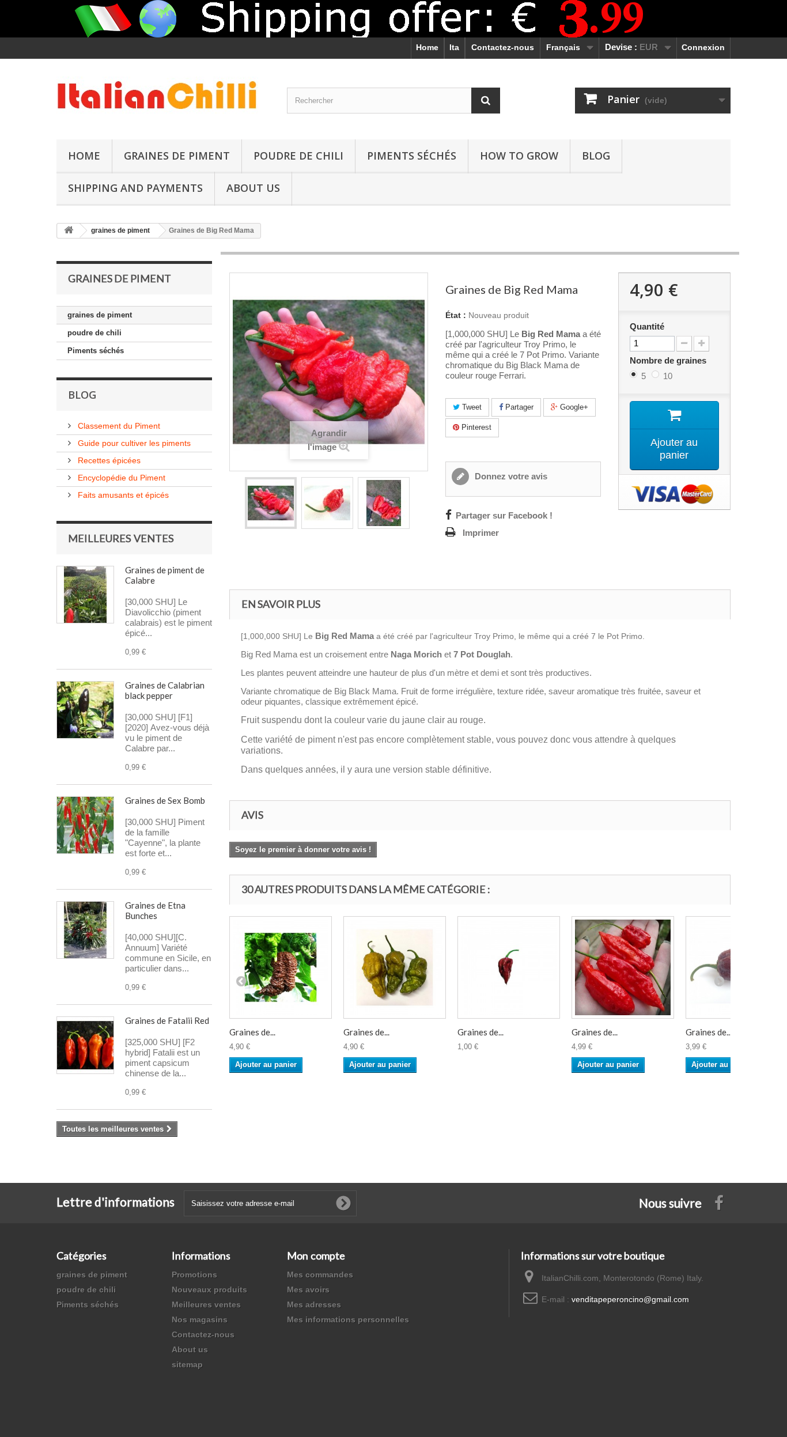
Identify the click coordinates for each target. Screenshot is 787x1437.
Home (427, 47)
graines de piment (177, 155)
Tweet (471, 407)
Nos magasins (200, 1319)
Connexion (703, 47)
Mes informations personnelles (348, 1319)
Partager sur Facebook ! (504, 515)
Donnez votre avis (509, 476)
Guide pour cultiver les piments (133, 443)
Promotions (194, 1274)
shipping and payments (135, 188)
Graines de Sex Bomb (165, 800)
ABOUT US (253, 188)
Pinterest (475, 427)
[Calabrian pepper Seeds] (85, 594)
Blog (596, 155)
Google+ (573, 407)
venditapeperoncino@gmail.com (630, 1299)
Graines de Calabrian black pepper (165, 690)
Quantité (647, 326)
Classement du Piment (117, 425)
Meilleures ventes (121, 538)
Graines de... (252, 1032)
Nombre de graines (669, 360)
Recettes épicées (108, 460)
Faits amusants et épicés (122, 495)
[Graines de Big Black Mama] (280, 967)
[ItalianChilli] (163, 96)
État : (455, 315)
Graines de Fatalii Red (167, 1020)
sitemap (187, 1364)
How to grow (519, 155)
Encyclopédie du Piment (120, 477)
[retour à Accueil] (69, 231)
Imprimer (481, 533)
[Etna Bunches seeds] (85, 930)
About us (190, 1349)
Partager (518, 407)
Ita (454, 47)
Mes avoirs (308, 1289)
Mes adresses (314, 1304)
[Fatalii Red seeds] (85, 1045)
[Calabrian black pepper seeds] (85, 710)
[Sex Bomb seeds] (85, 825)
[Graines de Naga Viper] (508, 967)
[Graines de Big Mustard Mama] (394, 967)
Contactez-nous (502, 47)
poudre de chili (298, 155)
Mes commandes (320, 1274)
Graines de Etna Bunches (155, 910)
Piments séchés (411, 155)
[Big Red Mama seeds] (270, 503)
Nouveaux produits (209, 1289)
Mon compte (316, 1255)
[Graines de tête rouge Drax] (623, 967)
